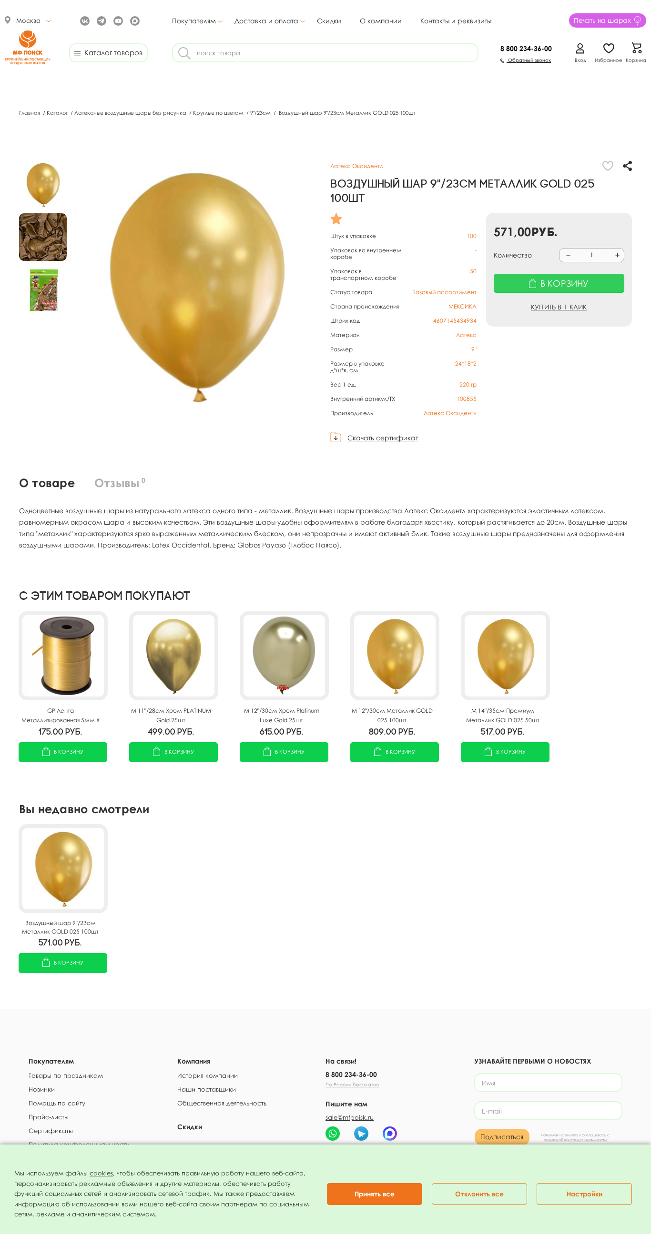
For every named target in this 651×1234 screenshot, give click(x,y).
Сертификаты (51, 1130)
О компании (381, 21)
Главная (30, 112)
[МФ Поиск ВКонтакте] (84, 20)
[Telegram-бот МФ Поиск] (361, 1133)
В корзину (68, 751)
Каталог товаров (111, 52)
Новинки (42, 1089)
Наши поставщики (206, 1089)
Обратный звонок (529, 60)
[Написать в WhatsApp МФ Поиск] (333, 1133)
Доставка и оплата (266, 21)
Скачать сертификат (382, 438)
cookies (101, 1173)
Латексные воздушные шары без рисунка (131, 112)
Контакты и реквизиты (455, 21)
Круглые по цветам (219, 112)
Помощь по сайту (57, 1103)
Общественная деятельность (221, 1103)
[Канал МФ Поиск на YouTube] (117, 20)
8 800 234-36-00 (351, 1074)
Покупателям (194, 21)
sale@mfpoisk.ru (350, 1117)
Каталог (58, 112)
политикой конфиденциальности (575, 1139)
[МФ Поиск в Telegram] (100, 20)
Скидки (329, 21)
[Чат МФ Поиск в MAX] (390, 1133)
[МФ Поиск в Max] (134, 20)
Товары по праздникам (66, 1075)
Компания (193, 1061)
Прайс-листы (49, 1117)
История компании (207, 1075)
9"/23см (261, 112)
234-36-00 (526, 48)
